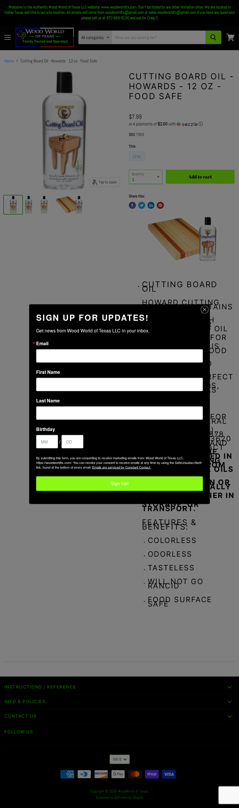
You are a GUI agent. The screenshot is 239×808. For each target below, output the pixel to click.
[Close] (204, 309)
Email (42, 343)
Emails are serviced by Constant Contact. (121, 467)
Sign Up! (119, 483)
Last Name (48, 400)
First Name (48, 371)
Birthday (45, 429)
